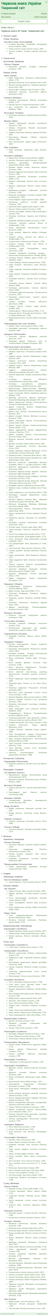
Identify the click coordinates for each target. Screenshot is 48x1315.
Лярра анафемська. (28, 492)
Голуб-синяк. (26, 947)
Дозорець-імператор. (27, 82)
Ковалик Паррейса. (28, 697)
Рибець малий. (27, 933)
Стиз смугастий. (27, 548)
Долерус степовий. (27, 444)
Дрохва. (21, 1021)
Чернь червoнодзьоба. (27, 1015)
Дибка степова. (24, 591)
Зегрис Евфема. (26, 199)
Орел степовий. (26, 1170)
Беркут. (25, 1142)
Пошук (44, 14)
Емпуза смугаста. (26, 105)
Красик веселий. (26, 207)
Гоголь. (25, 982)
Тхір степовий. (27, 1308)
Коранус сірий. (26, 326)
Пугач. (22, 1127)
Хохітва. (23, 1028)
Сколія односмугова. (27, 536)
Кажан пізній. (27, 1247)
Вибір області (7, 27)
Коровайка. (27, 1034)
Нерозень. (24, 1001)
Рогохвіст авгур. (25, 527)
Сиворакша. (26, 1062)
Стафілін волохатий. (28, 722)
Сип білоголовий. (25, 1175)
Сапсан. (24, 1173)
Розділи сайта (24, 21)
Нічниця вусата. (26, 1272)
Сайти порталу (40, 17)
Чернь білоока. (27, 1012)
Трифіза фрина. (26, 311)
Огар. (23, 1003)
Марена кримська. (27, 931)
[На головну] (46, 2)
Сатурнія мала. (26, 241)
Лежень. (26, 1107)
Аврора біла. (26, 158)
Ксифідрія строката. (27, 485)
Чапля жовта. (26, 1039)
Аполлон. (25, 160)
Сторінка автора (8, 14)
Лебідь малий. (25, 998)
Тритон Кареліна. (27, 882)
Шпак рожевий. (27, 976)
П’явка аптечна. (26, 49)
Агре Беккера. (25, 349)
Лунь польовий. (27, 1161)
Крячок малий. (25, 1081)
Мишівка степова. (26, 1189)
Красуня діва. (27, 89)
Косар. (24, 1036)
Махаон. (25, 209)
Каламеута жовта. (27, 455)
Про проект (6, 17)
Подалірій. (27, 221)
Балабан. (22, 1140)
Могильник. (24, 1168)
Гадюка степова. (27, 891)
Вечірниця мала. (26, 1228)
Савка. (25, 1010)
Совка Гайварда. (27, 262)
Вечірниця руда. (28, 1230)
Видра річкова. (24, 1301)
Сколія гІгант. (27, 534)
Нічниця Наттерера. (27, 1277)
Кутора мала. (27, 1218)
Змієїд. (24, 1154)
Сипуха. (21, 1129)
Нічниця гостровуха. (27, 1275)
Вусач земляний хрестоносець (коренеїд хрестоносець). (28, 674)
